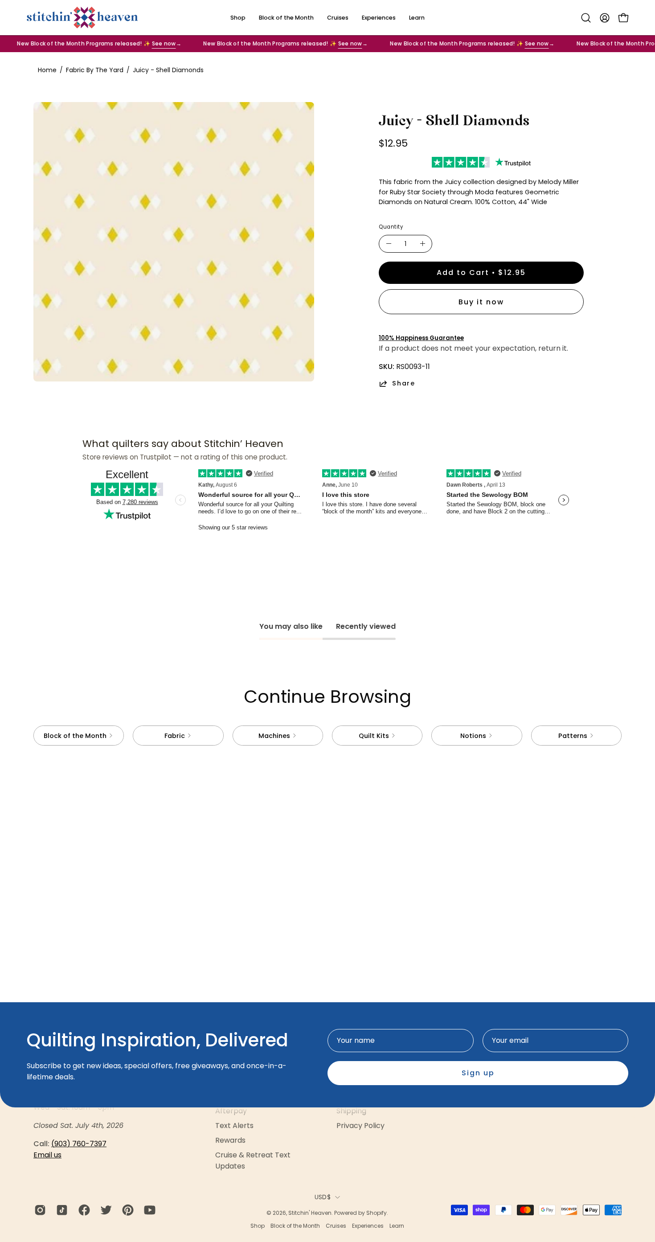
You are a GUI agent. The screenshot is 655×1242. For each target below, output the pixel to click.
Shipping (351, 1111)
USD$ (323, 1197)
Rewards (230, 1140)
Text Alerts (234, 1125)
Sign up (478, 1073)
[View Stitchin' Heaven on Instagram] (38, 1210)
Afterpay (231, 1111)
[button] (586, 17)
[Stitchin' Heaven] (82, 18)
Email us (47, 1155)
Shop (257, 1226)
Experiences (368, 1226)
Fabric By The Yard (94, 70)
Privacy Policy (360, 1125)
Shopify (376, 1213)
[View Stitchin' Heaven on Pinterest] (126, 1210)
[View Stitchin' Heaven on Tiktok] (60, 1210)
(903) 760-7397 (78, 1144)
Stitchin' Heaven (310, 1213)
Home (47, 70)
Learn (396, 1226)
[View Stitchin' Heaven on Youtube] (148, 1210)
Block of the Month (295, 1226)
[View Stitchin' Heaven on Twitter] (104, 1210)
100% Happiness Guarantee (421, 338)
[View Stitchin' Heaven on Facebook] (83, 1210)
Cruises (336, 1226)
